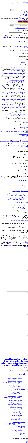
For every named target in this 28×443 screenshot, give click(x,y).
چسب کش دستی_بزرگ (16, 430)
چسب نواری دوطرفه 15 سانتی (15, 402)
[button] (23, 134)
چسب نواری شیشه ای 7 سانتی (15, 379)
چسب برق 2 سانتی (17, 409)
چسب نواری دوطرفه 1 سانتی (15, 396)
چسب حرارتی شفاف (17, 415)
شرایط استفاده (6, 37)
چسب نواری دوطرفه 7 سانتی (15, 401)
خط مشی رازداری (15, 37)
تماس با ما (25, 2)
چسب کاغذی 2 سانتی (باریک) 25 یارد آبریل (15, 82)
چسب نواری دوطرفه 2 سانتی (15, 394)
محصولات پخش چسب (20, 191)
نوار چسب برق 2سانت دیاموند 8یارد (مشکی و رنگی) (13, 76)
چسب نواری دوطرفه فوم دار (15, 400)
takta (18, 243)
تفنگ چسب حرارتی (17, 416)
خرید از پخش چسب (21, 202)
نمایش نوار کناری (24, 127)
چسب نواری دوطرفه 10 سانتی (15, 404)
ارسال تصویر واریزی (23, 16)
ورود (26, 43)
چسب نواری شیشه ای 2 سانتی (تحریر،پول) (12, 382)
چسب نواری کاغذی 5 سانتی (15, 385)
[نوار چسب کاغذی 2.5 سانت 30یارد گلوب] (12, 114)
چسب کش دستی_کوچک (16, 431)
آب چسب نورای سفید (17, 420)
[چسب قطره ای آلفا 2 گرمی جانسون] (21, 70)
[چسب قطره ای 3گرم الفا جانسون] (17, 86)
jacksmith (9, 245)
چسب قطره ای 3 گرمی (16, 412)
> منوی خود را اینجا (20, 18)
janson (26, 242)
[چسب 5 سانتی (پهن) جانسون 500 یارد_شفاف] (17, 99)
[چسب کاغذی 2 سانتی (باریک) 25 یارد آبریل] (12, 81)
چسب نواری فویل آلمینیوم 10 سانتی (13, 424)
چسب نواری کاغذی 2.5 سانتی (15, 386)
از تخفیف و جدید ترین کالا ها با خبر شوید (18, 210)
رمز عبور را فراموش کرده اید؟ (20, 46)
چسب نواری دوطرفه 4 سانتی (15, 392)
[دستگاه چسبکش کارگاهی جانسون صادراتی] (13, 92)
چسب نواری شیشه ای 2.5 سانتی (14, 381)
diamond (26, 246)
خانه (27, 120)
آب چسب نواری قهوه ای (16, 419)
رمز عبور (25, 33)
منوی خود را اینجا (21, 438)
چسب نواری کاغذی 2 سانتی (15, 387)
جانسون (23, 62)
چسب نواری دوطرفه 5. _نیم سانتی (14, 398)
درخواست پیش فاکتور (23, 15)
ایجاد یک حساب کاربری (20, 28)
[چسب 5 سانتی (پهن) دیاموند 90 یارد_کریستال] (14, 107)
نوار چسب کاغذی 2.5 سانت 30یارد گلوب (15, 115)
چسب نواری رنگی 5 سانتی (16, 407)
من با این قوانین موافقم (22, 41)
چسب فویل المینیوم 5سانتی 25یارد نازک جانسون (14, 141)
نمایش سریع (25, 135)
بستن (26, 49)
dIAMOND (8, 242)
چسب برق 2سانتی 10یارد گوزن (17, 69)
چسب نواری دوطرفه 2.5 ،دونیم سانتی (13, 393)
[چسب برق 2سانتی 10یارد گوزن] (13, 67)
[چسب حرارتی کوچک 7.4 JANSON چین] (21, 104)
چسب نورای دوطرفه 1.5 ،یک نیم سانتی (13, 397)
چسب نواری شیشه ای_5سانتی (15, 378)
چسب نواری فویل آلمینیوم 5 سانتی (14, 423)
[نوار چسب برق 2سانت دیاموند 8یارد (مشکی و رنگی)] (12, 74)
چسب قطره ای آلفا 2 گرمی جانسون (9, 70)
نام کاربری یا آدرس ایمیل (21, 30)
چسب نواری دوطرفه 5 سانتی (15, 390)
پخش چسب (23, 180)
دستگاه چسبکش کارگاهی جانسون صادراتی (15, 93)
